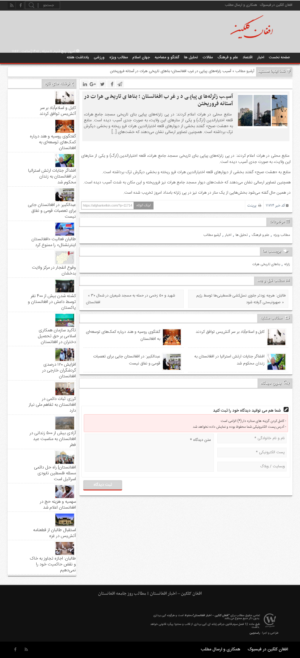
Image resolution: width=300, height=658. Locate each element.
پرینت (252, 205)
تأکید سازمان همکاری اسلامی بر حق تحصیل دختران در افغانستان (57, 336)
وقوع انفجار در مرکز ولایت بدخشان (54, 271)
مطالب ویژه (118, 57)
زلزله (287, 264)
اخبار (260, 57)
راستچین (255, 633)
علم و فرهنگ (227, 57)
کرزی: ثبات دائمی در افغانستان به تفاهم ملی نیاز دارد (52, 405)
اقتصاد (248, 57)
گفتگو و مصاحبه (167, 57)
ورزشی (99, 57)
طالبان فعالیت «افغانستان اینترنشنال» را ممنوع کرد (53, 242)
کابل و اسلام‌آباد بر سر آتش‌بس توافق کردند (230, 331)
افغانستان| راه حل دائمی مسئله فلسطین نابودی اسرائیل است (55, 473)
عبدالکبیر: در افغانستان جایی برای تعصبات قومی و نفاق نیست (126, 360)
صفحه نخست (279, 57)
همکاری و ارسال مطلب (241, 5)
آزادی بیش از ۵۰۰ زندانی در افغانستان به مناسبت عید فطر (53, 439)
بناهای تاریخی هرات (266, 264)
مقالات (207, 57)
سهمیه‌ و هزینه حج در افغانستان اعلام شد (58, 505)
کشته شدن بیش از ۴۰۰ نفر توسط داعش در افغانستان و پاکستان (52, 302)
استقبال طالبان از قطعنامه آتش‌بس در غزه (54, 533)
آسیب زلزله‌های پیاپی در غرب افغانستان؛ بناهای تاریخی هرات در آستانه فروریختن (158, 100)
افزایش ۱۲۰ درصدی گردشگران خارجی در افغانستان (59, 370)
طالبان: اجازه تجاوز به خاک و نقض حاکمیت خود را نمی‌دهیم (53, 564)
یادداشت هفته (78, 57)
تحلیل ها (191, 57)
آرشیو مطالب (244, 71)
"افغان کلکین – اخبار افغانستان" (211, 615)
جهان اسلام (141, 57)
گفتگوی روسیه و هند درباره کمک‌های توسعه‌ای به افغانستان (123, 335)
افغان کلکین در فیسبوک (276, 5)
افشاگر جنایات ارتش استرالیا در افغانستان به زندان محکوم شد (229, 360)
